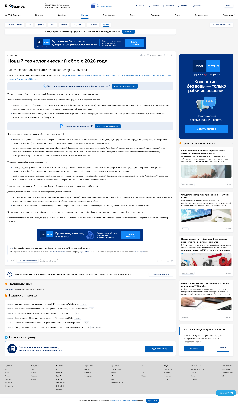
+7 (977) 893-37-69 (86, 252)
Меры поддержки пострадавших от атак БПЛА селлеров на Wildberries (46, 304)
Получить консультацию (124, 86)
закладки (164, 55)
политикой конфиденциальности (124, 401)
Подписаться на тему (223, 25)
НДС (29, 25)
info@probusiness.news (58, 252)
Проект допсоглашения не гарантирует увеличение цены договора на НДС (49, 322)
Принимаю (152, 401)
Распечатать (172, 55)
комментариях (139, 252)
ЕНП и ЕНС (93, 25)
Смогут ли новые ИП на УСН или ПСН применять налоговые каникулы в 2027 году (52, 327)
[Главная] (15, 6)
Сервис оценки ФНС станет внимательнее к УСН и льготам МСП (44, 318)
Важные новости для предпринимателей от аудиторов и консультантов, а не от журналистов (57, 5)
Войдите (9, 290)
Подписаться (157, 349)
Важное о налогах (15, 25)
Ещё (231, 144)
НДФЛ (52, 25)
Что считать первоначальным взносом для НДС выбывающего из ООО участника (51, 308)
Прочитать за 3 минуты (160, 274)
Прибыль (40, 25)
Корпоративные (187, 184)
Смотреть (128, 32)
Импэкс (185, 229)
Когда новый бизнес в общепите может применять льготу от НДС (44, 313)
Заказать (194, 349)
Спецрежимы (78, 25)
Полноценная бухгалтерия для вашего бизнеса (106, 5)
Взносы (64, 25)
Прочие (106, 25)
